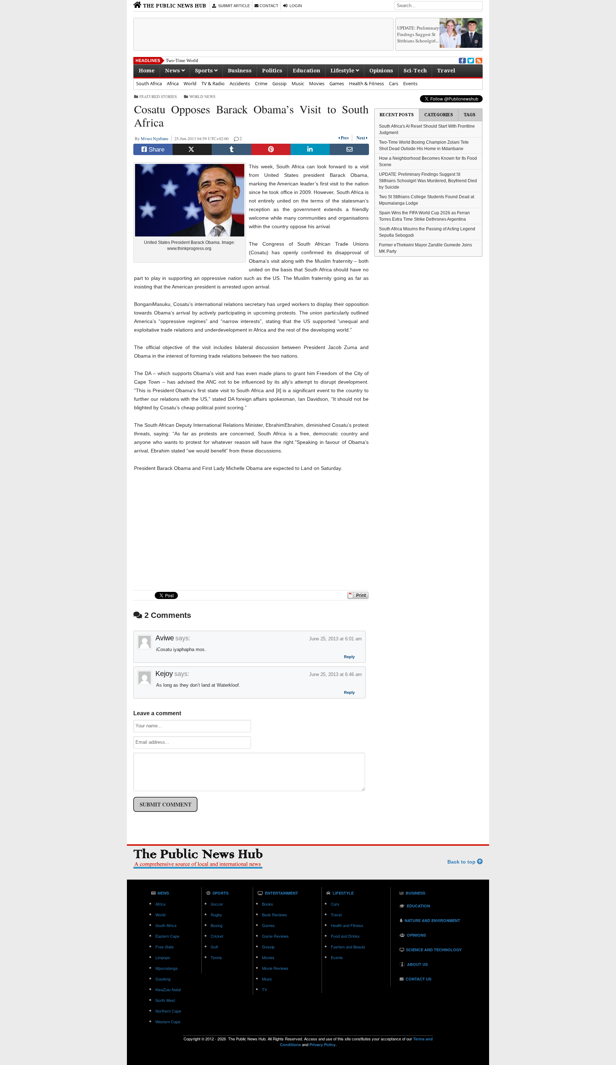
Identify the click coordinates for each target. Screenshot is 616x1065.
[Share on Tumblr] (231, 149)
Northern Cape (168, 1011)
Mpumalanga (166, 968)
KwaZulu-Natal (168, 989)
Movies (316, 83)
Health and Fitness (347, 925)
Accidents (240, 83)
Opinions (381, 70)
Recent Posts (397, 114)
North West (165, 1000)
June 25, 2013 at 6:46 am (335, 674)
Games (336, 83)
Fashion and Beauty (348, 946)
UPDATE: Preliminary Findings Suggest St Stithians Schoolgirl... (418, 34)
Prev (346, 138)
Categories (438, 114)
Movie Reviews (275, 968)
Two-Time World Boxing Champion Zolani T (209, 60)
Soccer (217, 904)
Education (306, 70)
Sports (204, 70)
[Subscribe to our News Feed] (478, 60)
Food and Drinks (345, 936)
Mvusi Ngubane (156, 138)
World (190, 83)
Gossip (279, 83)
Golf (214, 946)
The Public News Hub (174, 6)
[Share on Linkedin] (310, 149)
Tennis (216, 957)
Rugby (216, 914)
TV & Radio (213, 83)
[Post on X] (192, 149)
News (173, 70)
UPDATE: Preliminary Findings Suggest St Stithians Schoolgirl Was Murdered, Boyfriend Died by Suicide (428, 181)
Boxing (216, 925)
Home (147, 70)
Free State (164, 946)
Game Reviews (275, 936)
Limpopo (162, 957)
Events (410, 83)
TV (264, 989)
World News (202, 96)
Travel (446, 70)
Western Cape (167, 1021)
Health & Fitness (366, 83)
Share (155, 149)
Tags (469, 114)
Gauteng (162, 979)
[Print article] (358, 597)
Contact (268, 6)
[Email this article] (349, 149)
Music (298, 83)
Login (294, 6)
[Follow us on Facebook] (461, 60)
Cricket (217, 936)
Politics (272, 70)
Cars (393, 83)
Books (267, 904)
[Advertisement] (263, 34)
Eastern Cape (167, 936)
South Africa (149, 83)
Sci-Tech (415, 70)
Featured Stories (158, 96)
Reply (349, 657)
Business (240, 70)
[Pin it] (271, 149)
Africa (173, 83)
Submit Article (233, 6)
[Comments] (237, 138)
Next (360, 138)
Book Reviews (274, 914)
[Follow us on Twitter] (470, 60)
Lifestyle (343, 70)
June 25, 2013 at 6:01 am (335, 638)
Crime (261, 83)
